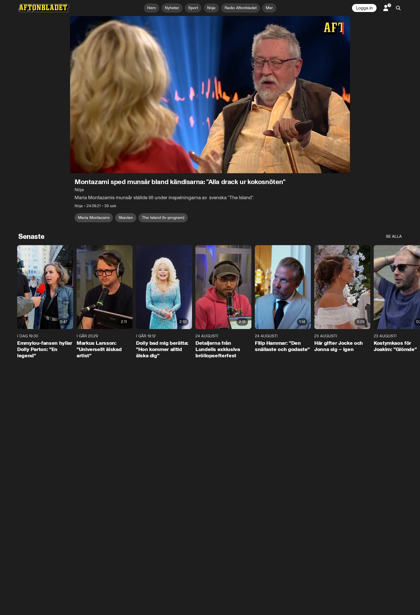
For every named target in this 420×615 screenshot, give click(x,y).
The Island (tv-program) (163, 217)
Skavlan (126, 217)
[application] (210, 94)
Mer (269, 7)
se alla (394, 236)
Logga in (364, 8)
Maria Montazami (93, 217)
